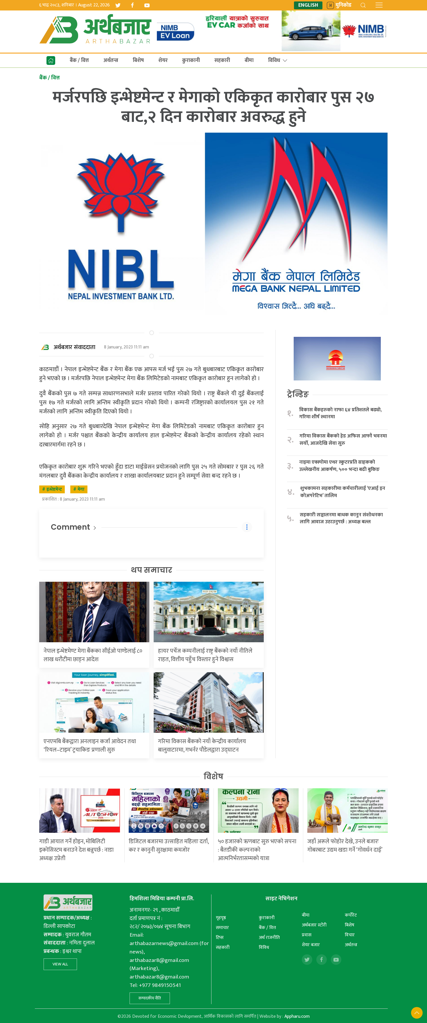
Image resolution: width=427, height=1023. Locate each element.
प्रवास (306, 935)
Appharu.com (297, 1016)
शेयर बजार (311, 945)
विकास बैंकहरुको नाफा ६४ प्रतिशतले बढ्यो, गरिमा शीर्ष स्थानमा (340, 413)
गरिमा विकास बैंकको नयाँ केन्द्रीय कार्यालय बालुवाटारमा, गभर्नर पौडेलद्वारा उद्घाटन (202, 745)
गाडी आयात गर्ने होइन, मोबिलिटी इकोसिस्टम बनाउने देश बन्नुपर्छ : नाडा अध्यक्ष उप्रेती (76, 850)
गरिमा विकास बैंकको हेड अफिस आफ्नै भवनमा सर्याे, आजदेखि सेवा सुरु (343, 440)
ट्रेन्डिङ (298, 394)
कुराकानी (191, 60)
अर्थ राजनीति (269, 938)
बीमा (249, 60)
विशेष (213, 776)
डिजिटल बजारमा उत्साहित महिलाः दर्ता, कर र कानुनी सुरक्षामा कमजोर (169, 846)
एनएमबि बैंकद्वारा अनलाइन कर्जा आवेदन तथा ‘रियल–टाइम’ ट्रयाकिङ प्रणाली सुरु (90, 745)
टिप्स (220, 938)
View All (60, 964)
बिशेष (138, 60)
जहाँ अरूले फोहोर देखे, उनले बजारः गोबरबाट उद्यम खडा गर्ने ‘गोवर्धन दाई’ (344, 846)
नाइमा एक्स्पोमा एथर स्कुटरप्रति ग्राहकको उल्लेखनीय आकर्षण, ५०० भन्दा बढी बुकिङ (339, 466)
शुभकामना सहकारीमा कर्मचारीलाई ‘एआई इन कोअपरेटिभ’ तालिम (342, 492)
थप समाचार (151, 570)
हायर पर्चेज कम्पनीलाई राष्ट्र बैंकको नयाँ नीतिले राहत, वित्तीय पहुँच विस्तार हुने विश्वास (205, 655)
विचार (350, 935)
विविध (274, 60)
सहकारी (222, 60)
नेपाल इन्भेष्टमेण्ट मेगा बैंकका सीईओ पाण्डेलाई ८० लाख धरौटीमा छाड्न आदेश (93, 655)
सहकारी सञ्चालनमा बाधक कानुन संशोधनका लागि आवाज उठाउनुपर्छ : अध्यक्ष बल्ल (341, 518)
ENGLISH (308, 5)
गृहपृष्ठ (221, 918)
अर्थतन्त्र (110, 60)
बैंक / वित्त (79, 60)
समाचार (222, 928)
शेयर (163, 60)
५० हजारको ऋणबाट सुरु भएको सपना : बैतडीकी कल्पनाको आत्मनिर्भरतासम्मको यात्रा (257, 850)
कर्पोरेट (351, 915)
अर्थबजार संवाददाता (74, 347)
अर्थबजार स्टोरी (314, 925)
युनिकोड (343, 5)
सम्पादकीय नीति (150, 998)
